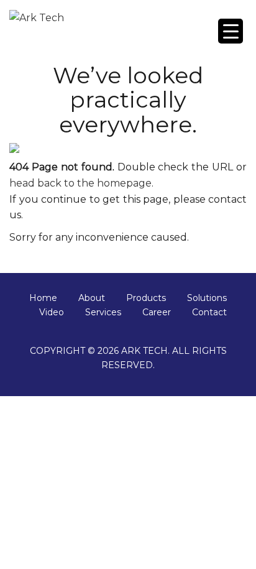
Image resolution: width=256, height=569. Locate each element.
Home (43, 297)
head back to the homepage (80, 183)
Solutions (207, 297)
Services (103, 312)
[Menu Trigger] (230, 31)
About (91, 297)
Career (156, 312)
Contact (209, 312)
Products (146, 297)
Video (51, 312)
